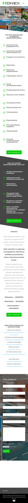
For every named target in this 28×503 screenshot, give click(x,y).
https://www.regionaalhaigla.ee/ (14, 339)
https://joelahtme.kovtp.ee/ (14, 366)
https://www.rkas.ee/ (14, 349)
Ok (14, 500)
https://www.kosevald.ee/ (14, 361)
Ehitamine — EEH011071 (14, 297)
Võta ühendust (14, 152)
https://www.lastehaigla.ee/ (14, 344)
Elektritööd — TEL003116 (14, 301)
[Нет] (26, 498)
